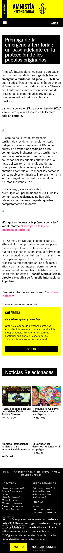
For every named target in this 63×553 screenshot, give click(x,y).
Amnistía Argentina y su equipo (12, 492)
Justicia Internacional (41, 494)
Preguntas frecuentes (11, 509)
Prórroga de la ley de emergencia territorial (25, 227)
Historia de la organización (13, 488)
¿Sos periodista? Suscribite (44, 512)
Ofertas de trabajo (9, 500)
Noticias (35, 506)
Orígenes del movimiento (12, 506)
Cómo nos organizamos (12, 503)
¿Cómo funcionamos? (11, 497)
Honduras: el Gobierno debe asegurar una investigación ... (45, 411)
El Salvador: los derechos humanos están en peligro (46, 446)
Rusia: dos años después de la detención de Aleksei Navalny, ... (16, 411)
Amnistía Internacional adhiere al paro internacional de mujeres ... (16, 447)
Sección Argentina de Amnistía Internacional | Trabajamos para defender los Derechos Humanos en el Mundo (25, 9)
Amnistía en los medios (42, 509)
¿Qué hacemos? (39, 497)
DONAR (31, 349)
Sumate (54, 22)
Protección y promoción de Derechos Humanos (44, 489)
